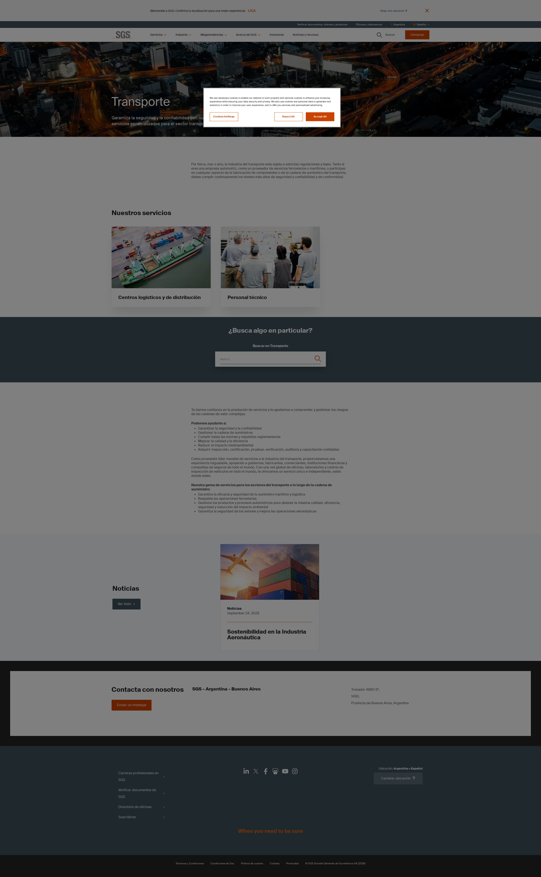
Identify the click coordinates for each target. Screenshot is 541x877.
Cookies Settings (224, 116)
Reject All (288, 116)
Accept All (320, 116)
